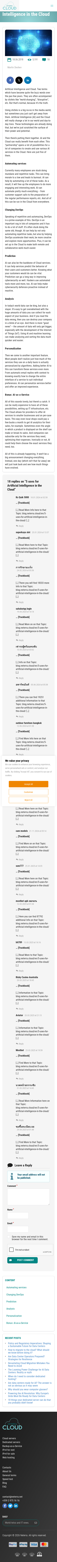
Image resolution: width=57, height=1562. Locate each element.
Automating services (16, 1287)
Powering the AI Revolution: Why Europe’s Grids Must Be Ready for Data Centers (28, 1395)
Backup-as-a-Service (12, 1446)
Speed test (7, 1479)
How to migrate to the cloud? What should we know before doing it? (28, 1351)
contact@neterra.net (12, 1497)
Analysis (10, 1308)
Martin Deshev (14, 67)
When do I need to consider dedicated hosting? (26, 1378)
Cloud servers (9, 1438)
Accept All (28, 784)
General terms (9, 1475)
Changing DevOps (15, 1294)
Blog (4, 1483)
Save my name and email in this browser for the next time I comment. (30, 1238)
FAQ (4, 1487)
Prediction (11, 1301)
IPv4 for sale (8, 1454)
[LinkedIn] (15, 1505)
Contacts (6, 1467)
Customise (28, 792)
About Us (6, 1471)
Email (9, 1223)
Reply (21, 526)
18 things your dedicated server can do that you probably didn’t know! (29, 1401)
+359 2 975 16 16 (10, 1500)
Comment (11, 1186)
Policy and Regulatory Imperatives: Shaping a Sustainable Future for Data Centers (29, 1345)
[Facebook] (4, 1505)
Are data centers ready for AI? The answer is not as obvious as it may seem (30, 1384)
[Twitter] (10, 1505)
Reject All (28, 800)
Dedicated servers (11, 1442)
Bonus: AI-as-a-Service (17, 1323)
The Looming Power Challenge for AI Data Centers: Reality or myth (28, 1371)
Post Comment (25, 1260)
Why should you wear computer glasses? (28, 1389)
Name (9, 1209)
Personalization (14, 1315)
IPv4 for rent (8, 1450)
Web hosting (8, 1457)
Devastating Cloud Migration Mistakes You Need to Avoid (29, 1364)
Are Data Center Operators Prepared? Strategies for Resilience (26, 1358)
